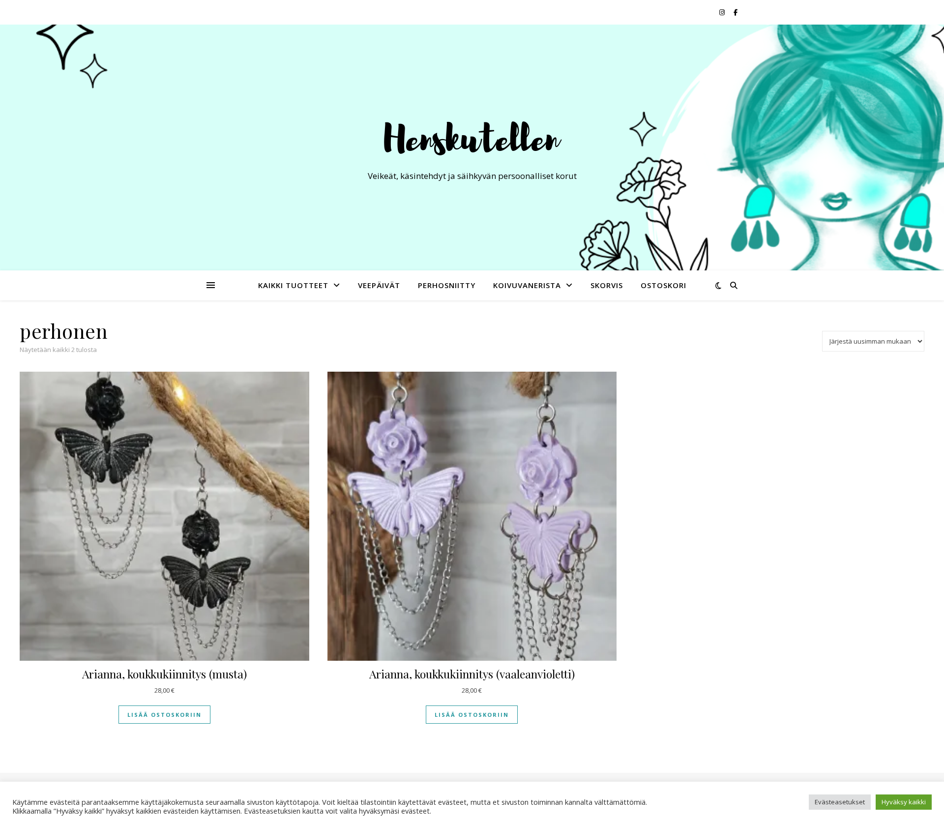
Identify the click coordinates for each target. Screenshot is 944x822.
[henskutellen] (472, 138)
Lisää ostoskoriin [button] (164, 714)
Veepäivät (379, 285)
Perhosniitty (446, 285)
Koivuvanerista (527, 285)
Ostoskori (663, 285)
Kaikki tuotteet (293, 285)
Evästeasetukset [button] (840, 801)
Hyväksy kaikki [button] (904, 801)
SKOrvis (606, 285)
